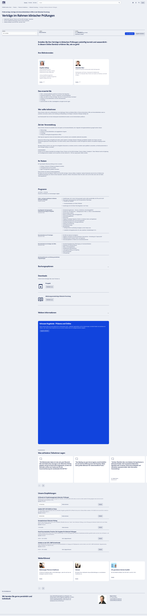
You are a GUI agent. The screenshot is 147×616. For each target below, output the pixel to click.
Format (40, 31)
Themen (15, 7)
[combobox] (79, 2)
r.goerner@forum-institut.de (116, 599)
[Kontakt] (139, 2)
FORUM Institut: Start (6, 7)
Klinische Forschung (33, 7)
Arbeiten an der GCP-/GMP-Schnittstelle (49, 543)
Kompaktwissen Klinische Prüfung (47, 521)
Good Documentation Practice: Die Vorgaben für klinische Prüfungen (57, 532)
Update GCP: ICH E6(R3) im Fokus (47, 509)
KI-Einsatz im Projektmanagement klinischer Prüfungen (53, 497)
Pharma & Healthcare (23, 7)
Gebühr (76, 31)
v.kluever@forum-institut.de (116, 600)
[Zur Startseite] (3, 2)
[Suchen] (119, 2)
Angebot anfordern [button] (140, 33)
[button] (133, 2)
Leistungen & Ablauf (79, 34)
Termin (3, 31)
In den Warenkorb (129, 33)
